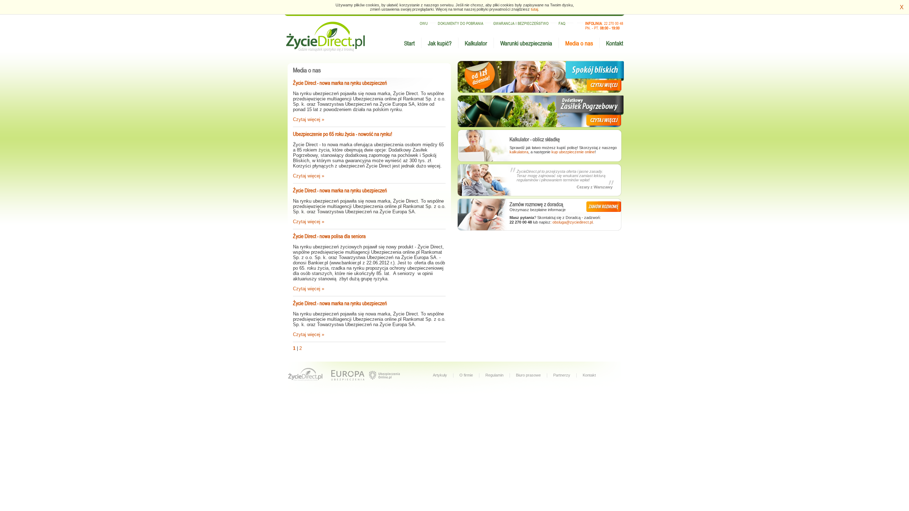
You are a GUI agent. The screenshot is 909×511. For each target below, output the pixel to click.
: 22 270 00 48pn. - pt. (604, 25)
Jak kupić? (440, 43)
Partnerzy (561, 375)
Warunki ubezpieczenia (526, 43)
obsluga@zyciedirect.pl (573, 222)
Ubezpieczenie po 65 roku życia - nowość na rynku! (342, 134)
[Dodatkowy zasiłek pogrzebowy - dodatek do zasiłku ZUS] (539, 111)
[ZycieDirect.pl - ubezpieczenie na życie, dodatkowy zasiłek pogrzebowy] (305, 375)
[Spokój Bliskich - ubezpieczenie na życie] (539, 77)
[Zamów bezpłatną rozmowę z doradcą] (604, 206)
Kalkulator (476, 43)
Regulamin (494, 375)
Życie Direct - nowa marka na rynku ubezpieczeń (340, 83)
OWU (424, 23)
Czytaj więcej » (308, 119)
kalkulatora (519, 152)
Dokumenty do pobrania (460, 23)
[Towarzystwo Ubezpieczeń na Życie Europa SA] (348, 375)
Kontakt (614, 43)
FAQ (562, 23)
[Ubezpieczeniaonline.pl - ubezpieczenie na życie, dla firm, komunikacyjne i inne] (384, 381)
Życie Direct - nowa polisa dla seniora (329, 236)
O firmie (466, 375)
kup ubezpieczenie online (573, 152)
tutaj (534, 9)
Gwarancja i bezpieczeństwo (521, 23)
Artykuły (440, 375)
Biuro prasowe (528, 375)
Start (409, 43)
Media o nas (579, 43)
